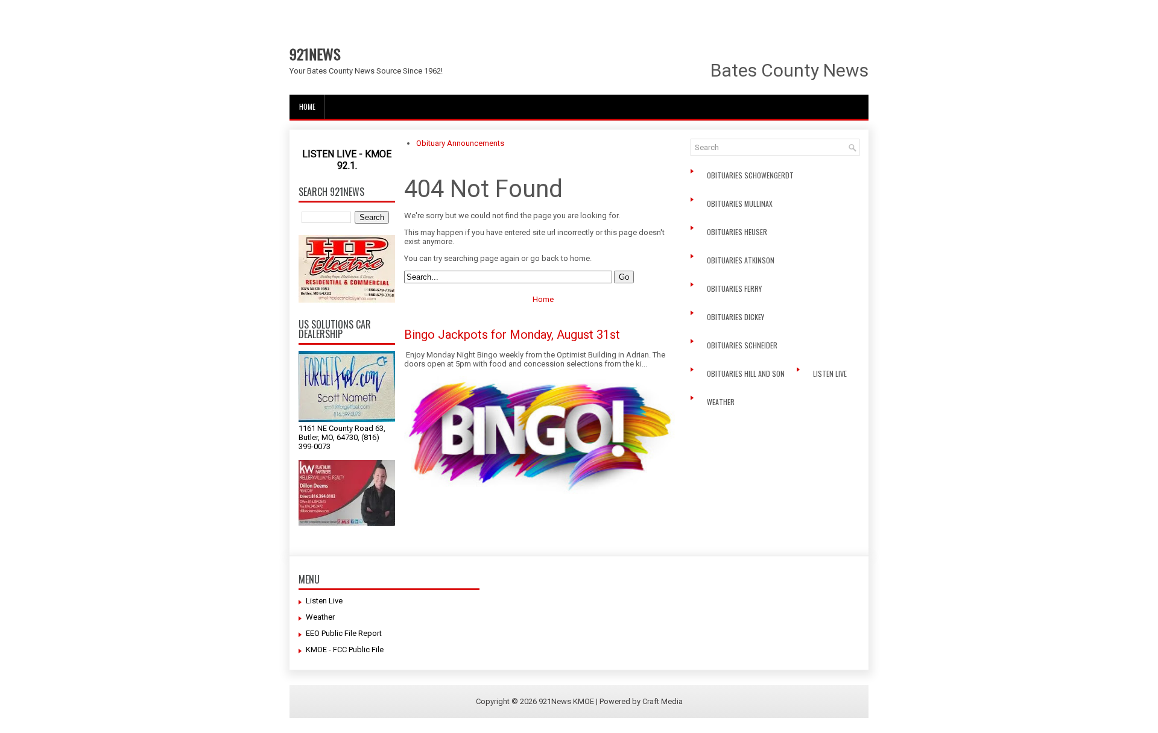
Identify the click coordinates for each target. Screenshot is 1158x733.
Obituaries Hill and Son (746, 373)
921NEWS (315, 53)
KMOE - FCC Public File (345, 649)
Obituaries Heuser (738, 232)
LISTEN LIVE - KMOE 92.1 (346, 159)
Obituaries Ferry (735, 288)
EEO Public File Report (344, 633)
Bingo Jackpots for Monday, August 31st (512, 334)
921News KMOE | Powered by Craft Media (611, 701)
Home (307, 106)
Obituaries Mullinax (740, 203)
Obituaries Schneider (743, 345)
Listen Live (831, 373)
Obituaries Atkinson (743, 260)
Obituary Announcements (460, 143)
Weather (721, 402)
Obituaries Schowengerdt (751, 175)
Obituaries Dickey (737, 317)
